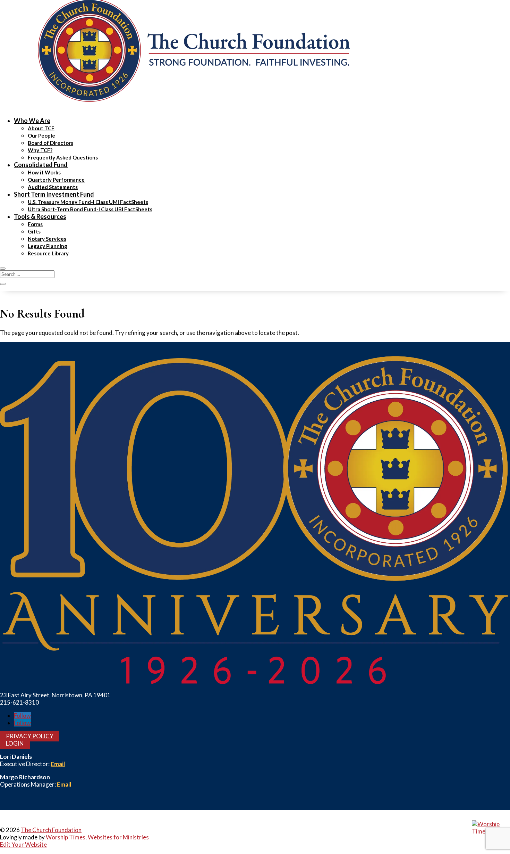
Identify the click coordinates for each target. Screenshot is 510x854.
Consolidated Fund (41, 165)
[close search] (3, 284)
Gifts (34, 231)
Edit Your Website (23, 844)
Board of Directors (50, 143)
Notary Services (47, 239)
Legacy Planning (47, 246)
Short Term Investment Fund (54, 194)
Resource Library (48, 253)
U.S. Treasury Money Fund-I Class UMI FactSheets (88, 202)
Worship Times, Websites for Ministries (97, 837)
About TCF (41, 128)
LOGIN (15, 743)
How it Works (44, 172)
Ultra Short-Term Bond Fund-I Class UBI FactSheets (90, 209)
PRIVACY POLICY (29, 736)
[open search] (3, 269)
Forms (35, 224)
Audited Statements (53, 187)
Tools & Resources (40, 216)
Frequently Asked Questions (63, 157)
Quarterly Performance (56, 179)
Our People (41, 135)
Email (58, 763)
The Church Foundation (51, 830)
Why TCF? (40, 150)
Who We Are (32, 120)
